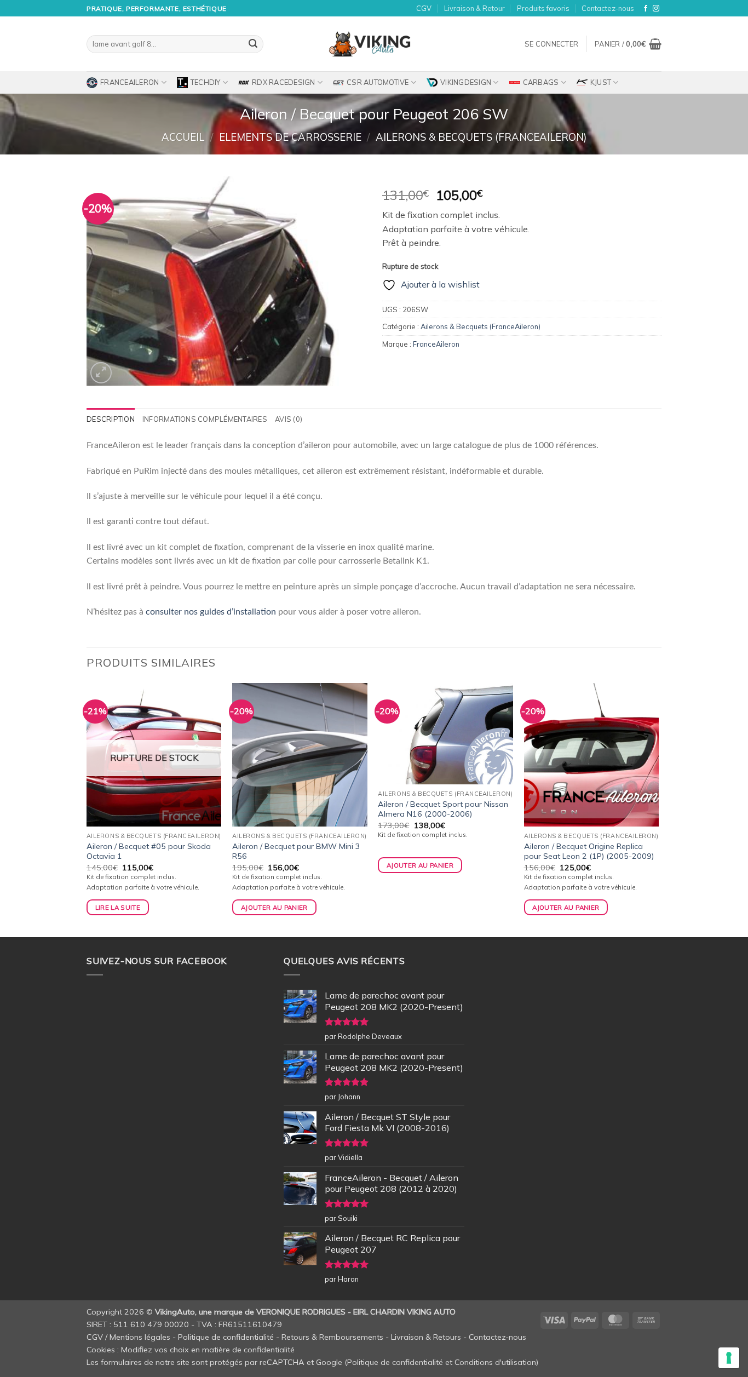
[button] (551, 44)
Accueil (183, 137)
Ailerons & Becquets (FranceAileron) (481, 137)
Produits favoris (543, 8)
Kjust (600, 82)
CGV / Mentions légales (128, 1337)
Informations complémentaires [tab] (204, 419)
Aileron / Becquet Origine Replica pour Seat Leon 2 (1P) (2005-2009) (589, 851)
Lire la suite (118, 907)
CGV (423, 8)
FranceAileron (129, 82)
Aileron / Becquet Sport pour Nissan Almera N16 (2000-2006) (443, 809)
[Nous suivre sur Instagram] (656, 9)
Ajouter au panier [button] (274, 907)
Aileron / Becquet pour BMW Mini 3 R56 (296, 851)
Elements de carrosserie (290, 137)
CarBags (541, 82)
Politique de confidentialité (226, 1337)
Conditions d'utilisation (495, 1362)
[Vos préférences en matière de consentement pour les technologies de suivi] (728, 1357)
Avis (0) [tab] (288, 419)
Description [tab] (111, 419)
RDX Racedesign (283, 82)
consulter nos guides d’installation (211, 611)
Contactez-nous (608, 8)
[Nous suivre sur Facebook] (645, 9)
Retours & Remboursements (332, 1337)
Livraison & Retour (474, 8)
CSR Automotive (378, 82)
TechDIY (206, 82)
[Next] (658, 809)
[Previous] (87, 809)
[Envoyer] (253, 44)
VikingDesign (465, 82)
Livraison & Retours (426, 1337)
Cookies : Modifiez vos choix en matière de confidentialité (191, 1350)
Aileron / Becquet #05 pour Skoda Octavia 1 (149, 851)
